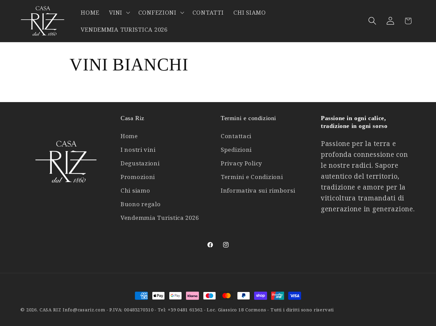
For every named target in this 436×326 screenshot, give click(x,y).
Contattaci (236, 136)
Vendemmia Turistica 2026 (160, 218)
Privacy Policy (241, 163)
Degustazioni (140, 163)
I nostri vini (138, 149)
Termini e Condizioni (252, 177)
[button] (119, 12)
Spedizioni (236, 149)
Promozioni (138, 177)
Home (129, 136)
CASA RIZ (50, 310)
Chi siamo (135, 190)
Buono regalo (141, 204)
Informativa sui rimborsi (258, 190)
